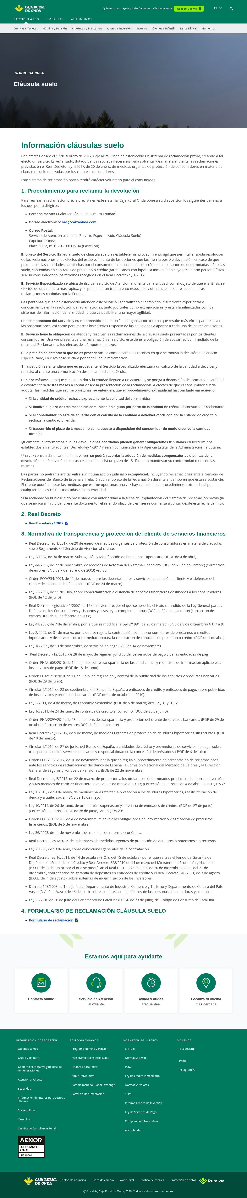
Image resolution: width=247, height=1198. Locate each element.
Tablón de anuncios (73, 1180)
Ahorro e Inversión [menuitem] (119, 28)
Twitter (183, 1060)
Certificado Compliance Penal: (37, 1128)
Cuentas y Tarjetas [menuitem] (26, 28)
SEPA (128, 1094)
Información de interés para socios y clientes (41, 1099)
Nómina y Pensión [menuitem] (55, 28)
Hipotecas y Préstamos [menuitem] (87, 28)
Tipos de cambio (103, 1180)
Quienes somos (111, 8)
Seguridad (24, 1088)
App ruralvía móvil (83, 1076)
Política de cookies (152, 1180)
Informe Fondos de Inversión (143, 1103)
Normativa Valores (137, 1085)
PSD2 (128, 1067)
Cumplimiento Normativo (141, 1121)
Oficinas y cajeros (162, 8)
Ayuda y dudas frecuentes (136, 8)
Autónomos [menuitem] (81, 19)
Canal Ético (25, 1119)
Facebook (185, 1048)
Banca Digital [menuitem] (188, 28)
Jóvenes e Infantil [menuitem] (163, 28)
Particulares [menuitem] (26, 19)
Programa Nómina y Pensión (90, 1048)
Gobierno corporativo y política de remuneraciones (40, 1068)
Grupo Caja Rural (29, 1058)
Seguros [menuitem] (141, 28)
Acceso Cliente (187, 8)
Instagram (186, 1069)
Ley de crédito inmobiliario (142, 1076)
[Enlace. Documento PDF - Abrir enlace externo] (31, 1147)
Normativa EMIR (135, 1058)
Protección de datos (183, 1180)
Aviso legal (127, 1180)
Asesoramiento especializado (90, 1058)
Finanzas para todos (85, 1067)
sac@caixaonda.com (79, 222)
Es (215, 8)
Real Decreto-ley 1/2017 (46, 523)
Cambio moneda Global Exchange (93, 1085)
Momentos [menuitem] (208, 28)
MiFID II (130, 1048)
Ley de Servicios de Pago (140, 1112)
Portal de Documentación (88, 1094)
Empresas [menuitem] (55, 19)
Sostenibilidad (27, 1110)
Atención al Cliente (30, 1079)
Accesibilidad (133, 1130)
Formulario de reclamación (51, 920)
